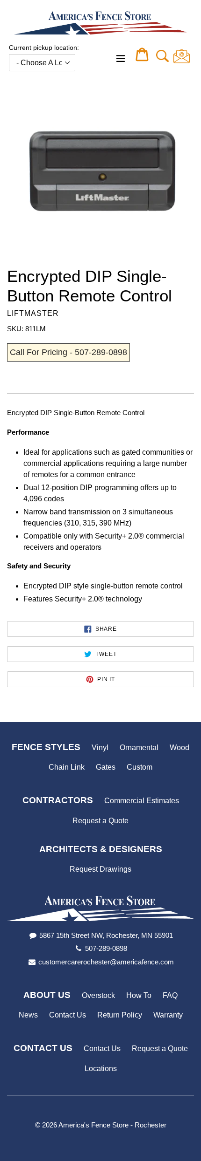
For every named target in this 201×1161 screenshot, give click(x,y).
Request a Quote (100, 821)
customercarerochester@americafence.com (106, 962)
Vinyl (100, 747)
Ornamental (139, 747)
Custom (139, 767)
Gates (105, 767)
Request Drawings (100, 869)
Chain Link (67, 767)
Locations (101, 1068)
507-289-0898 (106, 948)
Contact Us (67, 1015)
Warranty (168, 1015)
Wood (179, 747)
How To (138, 995)
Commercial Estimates (141, 801)
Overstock (98, 995)
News (28, 1015)
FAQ (170, 995)
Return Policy (119, 1015)
